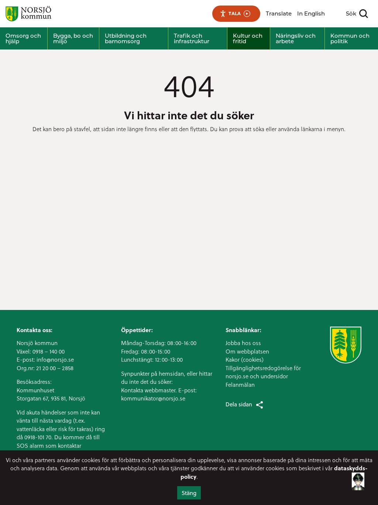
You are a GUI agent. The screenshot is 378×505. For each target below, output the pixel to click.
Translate (279, 13)
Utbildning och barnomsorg (126, 38)
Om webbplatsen (247, 351)
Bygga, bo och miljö (73, 38)
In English (311, 13)
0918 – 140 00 (48, 351)
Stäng (189, 493)
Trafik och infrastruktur (191, 38)
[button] (358, 483)
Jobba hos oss (243, 343)
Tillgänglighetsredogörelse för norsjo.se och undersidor (263, 372)
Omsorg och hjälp (23, 38)
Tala (234, 13)
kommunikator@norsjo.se (153, 398)
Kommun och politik (350, 38)
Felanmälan (240, 385)
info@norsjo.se (55, 359)
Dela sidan (239, 404)
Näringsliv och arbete (296, 38)
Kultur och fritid (247, 38)
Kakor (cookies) (245, 359)
